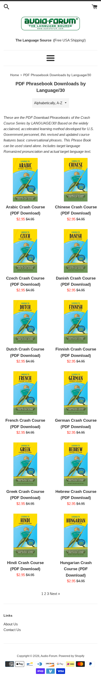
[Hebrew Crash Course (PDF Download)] (75, 464)
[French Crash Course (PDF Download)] (25, 393)
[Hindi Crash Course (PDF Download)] (25, 535)
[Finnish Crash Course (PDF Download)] (75, 322)
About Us (11, 624)
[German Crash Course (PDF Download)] (75, 393)
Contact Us (12, 630)
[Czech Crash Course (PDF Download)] (25, 251)
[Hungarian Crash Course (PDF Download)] (75, 535)
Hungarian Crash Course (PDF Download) (76, 569)
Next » (55, 594)
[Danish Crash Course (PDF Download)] (75, 251)
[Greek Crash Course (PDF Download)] (25, 464)
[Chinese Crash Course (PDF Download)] (75, 180)
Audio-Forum (49, 656)
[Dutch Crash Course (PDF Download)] (25, 322)
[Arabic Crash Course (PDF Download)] (25, 180)
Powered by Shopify (71, 656)
